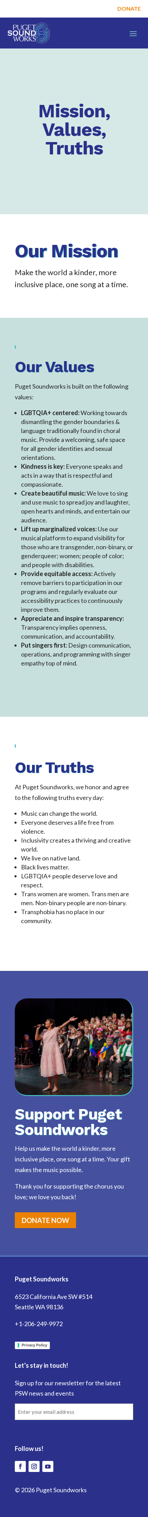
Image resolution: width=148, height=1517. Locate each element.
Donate (129, 8)
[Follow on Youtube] (47, 1466)
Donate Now (45, 1220)
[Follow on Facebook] (20, 1466)
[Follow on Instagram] (34, 1466)
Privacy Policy (34, 1345)
